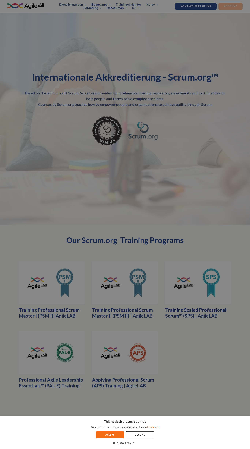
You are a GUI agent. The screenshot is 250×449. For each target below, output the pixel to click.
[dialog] (125, 224)
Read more (153, 427)
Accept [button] (109, 434)
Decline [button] (140, 434)
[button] (124, 443)
